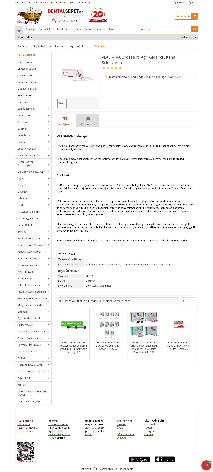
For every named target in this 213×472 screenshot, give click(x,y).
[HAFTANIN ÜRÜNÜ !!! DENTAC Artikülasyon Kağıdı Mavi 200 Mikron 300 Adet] (122, 324)
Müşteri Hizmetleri (58, 424)
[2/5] (106, 68)
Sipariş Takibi (55, 431)
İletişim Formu (25, 431)
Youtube (148, 434)
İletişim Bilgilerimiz (27, 427)
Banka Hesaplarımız (59, 434)
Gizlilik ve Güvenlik (94, 427)
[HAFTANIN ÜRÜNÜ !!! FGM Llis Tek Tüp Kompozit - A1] (193, 324)
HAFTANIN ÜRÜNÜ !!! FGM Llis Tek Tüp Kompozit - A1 (193, 345)
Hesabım (121, 424)
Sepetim (183, 16)
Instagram (149, 431)
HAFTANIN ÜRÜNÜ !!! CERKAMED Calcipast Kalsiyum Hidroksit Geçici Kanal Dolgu (87, 347)
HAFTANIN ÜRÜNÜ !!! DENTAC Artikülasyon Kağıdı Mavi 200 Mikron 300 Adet (122, 347)
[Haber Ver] (174, 76)
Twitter (148, 427)
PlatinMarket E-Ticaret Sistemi (97, 468)
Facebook (150, 424)
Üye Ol (192, 2)
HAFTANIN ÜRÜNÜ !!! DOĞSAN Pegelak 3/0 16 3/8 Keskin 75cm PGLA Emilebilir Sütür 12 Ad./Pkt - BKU (158, 349)
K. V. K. (88, 434)
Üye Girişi (178, 2)
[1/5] (104, 68)
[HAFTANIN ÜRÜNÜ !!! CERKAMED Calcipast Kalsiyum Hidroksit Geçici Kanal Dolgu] (87, 324)
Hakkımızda (23, 424)
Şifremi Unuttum (126, 434)
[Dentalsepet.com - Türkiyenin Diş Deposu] (63, 24)
